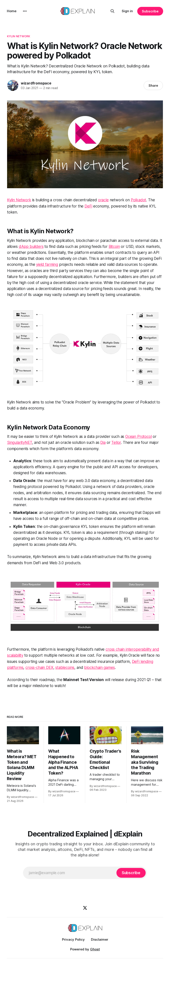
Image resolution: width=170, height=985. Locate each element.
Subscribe (150, 11)
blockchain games (99, 667)
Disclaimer (99, 939)
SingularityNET (19, 442)
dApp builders (31, 246)
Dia (103, 442)
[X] (85, 908)
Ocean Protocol (138, 436)
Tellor (116, 442)
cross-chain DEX (39, 667)
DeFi (88, 206)
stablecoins (64, 667)
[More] (24, 11)
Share (153, 85)
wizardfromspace (36, 83)
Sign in (127, 11)
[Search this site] (112, 11)
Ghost (95, 949)
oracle (103, 200)
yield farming (47, 264)
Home (11, 11)
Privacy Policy (73, 939)
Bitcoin (114, 246)
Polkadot (138, 200)
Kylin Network (18, 36)
